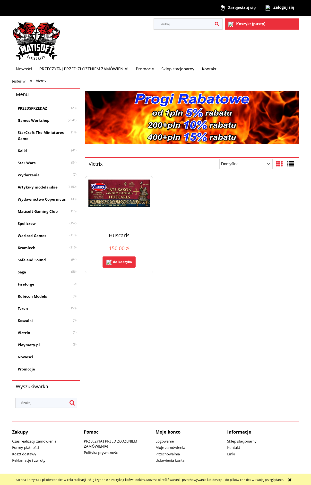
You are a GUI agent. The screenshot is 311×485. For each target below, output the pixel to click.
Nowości (25, 356)
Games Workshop (34, 120)
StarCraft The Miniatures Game (41, 135)
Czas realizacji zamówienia (34, 441)
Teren (23, 308)
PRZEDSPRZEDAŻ (32, 108)
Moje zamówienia (170, 447)
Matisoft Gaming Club (38, 211)
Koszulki (25, 320)
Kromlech (26, 247)
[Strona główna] (36, 38)
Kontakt (233, 447)
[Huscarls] (119, 204)
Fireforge (26, 284)
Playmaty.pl (29, 344)
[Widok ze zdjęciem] (279, 163)
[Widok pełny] (290, 163)
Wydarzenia (29, 175)
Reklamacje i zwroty (28, 460)
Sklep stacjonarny (242, 441)
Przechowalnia (168, 454)
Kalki (22, 150)
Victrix (24, 332)
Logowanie (165, 441)
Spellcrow (27, 223)
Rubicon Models (32, 296)
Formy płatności (25, 447)
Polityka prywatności (101, 452)
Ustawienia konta (170, 460)
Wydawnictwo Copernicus (42, 199)
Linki (231, 454)
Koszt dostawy (24, 454)
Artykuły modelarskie (38, 187)
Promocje (26, 369)
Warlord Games (32, 235)
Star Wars (26, 162)
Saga (22, 272)
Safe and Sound (32, 259)
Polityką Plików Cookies (128, 479)
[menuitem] (23, 68)
